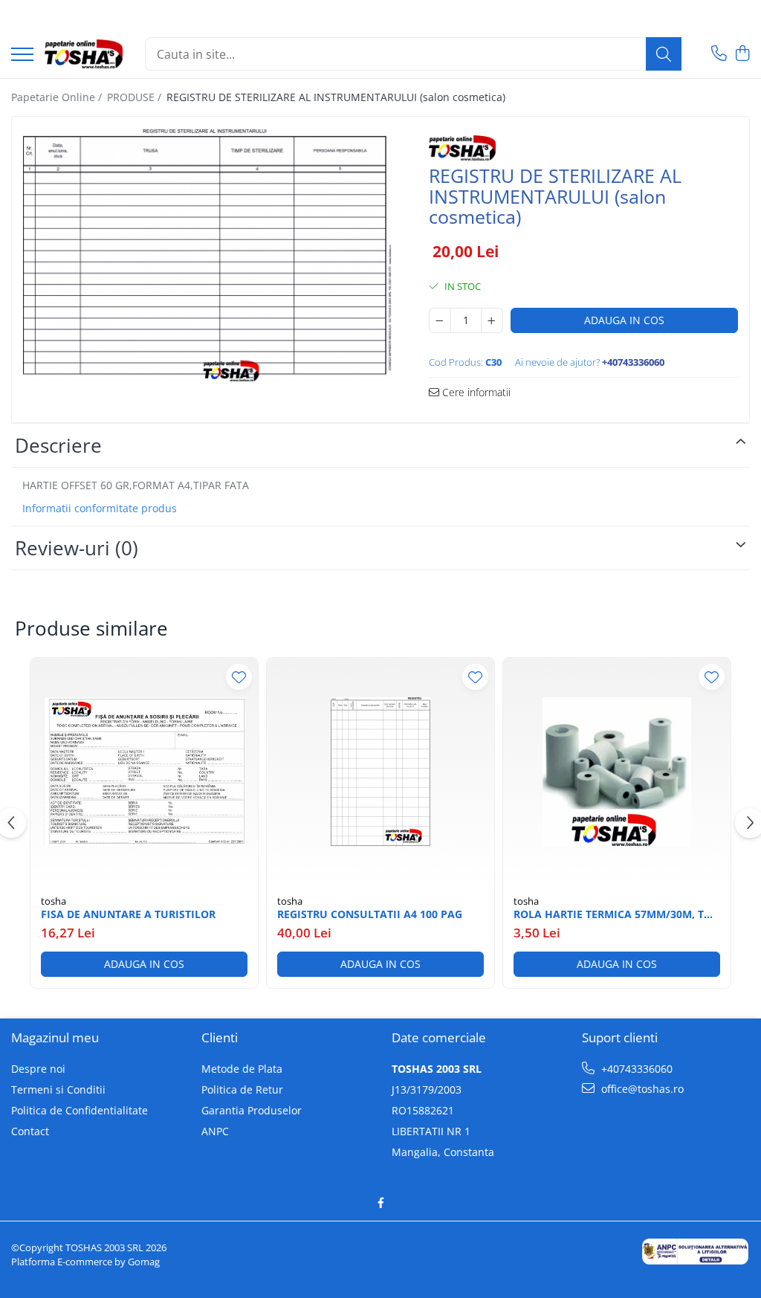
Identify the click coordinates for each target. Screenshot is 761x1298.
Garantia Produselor (251, 1110)
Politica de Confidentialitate (79, 1110)
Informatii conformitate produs (99, 508)
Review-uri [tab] (76, 548)
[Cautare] (663, 54)
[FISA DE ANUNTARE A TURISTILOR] (144, 771)
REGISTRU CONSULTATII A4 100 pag (369, 914)
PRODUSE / (135, 97)
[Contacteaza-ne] (719, 53)
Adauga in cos (624, 320)
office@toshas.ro (641, 1089)
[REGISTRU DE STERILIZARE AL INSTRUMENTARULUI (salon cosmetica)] (207, 254)
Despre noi (38, 1069)
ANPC (215, 1131)
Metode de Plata (241, 1069)
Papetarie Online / (58, 97)
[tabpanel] (207, 254)
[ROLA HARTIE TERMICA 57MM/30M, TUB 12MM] (617, 771)
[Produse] (22, 55)
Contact (30, 1131)
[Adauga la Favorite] (239, 677)
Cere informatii (475, 392)
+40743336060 (635, 1069)
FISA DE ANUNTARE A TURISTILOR (128, 914)
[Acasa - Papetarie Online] (84, 54)
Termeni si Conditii (58, 1089)
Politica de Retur (242, 1089)
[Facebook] (380, 1202)
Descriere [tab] (58, 445)
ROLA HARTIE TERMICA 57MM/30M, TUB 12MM (616, 914)
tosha (53, 901)
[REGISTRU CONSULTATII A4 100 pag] (380, 771)
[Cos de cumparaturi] (742, 53)
